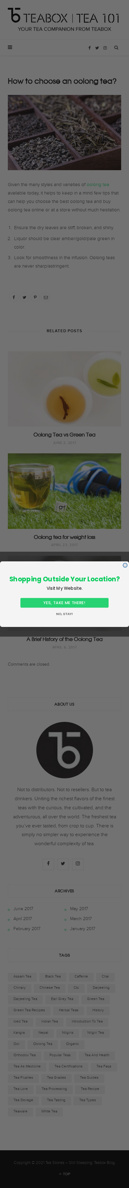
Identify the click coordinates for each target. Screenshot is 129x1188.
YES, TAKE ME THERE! (64, 602)
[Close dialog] (125, 565)
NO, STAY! (64, 613)
